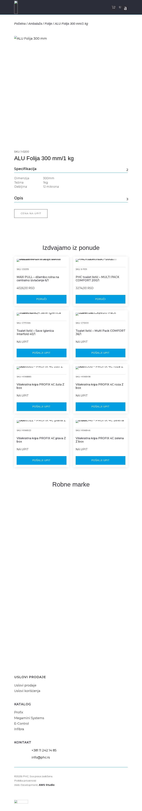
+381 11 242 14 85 (44, 750)
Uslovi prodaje (25, 685)
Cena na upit (31, 213)
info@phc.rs (41, 757)
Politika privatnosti (25, 780)
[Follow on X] (34, 663)
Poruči (41, 299)
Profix (18, 712)
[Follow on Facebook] (26, 663)
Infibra (19, 729)
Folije (48, 23)
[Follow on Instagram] (17, 663)
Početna (20, 23)
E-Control (21, 723)
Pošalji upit (41, 352)
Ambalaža (35, 23)
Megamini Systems (29, 718)
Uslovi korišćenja (27, 691)
